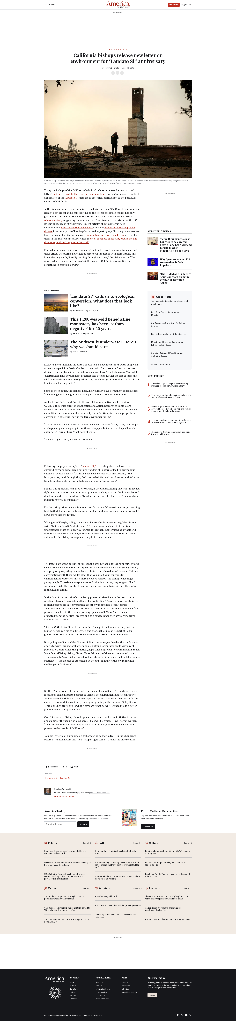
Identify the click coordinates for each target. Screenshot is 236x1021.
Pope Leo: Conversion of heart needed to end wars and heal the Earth (65, 852)
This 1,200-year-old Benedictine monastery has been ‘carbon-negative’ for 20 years (100, 324)
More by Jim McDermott (64, 796)
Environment (51, 778)
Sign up (152, 995)
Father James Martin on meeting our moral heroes (168, 919)
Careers (99, 986)
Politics (73, 992)
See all (86, 843)
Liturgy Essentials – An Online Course (168, 334)
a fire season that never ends (77, 227)
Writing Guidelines (103, 989)
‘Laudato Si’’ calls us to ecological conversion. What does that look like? (102, 301)
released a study (53, 220)
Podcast (73, 999)
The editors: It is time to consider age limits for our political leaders (170, 433)
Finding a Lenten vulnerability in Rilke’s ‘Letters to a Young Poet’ (168, 852)
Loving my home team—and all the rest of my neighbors (115, 915)
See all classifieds (159, 364)
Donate (125, 983)
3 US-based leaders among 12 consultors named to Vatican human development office (67, 908)
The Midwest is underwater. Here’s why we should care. (103, 344)
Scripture (74, 989)
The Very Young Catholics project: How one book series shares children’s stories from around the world (117, 864)
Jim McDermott (112, 68)
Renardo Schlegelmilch (83, 333)
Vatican (73, 995)
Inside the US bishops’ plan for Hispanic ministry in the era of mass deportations (67, 863)
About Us (99, 983)
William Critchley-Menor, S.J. (85, 310)
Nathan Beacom (80, 351)
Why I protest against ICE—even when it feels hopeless (175, 262)
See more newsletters (98, 818)
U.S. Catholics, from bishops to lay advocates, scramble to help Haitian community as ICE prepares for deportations (64, 876)
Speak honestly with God (106, 896)
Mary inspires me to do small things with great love (118, 905)
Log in (184, 4)
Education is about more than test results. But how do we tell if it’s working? (117, 877)
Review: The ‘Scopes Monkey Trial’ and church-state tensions (166, 863)
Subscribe (173, 4)
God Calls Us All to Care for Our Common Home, (79, 194)
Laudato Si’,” (89, 466)
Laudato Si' (65, 778)
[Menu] (45, 4)
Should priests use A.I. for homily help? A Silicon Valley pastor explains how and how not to (166, 897)
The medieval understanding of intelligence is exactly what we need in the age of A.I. (171, 421)
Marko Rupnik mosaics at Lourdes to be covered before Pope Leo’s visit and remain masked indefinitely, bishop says (176, 244)
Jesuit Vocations (102, 999)
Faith (124, 49)
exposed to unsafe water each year (105, 235)
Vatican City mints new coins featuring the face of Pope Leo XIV (66, 920)
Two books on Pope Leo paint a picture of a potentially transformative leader (171, 396)
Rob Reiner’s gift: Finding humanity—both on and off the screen (167, 875)
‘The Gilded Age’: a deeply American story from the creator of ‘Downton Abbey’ (175, 278)
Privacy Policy (101, 992)
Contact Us (100, 995)
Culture (73, 986)
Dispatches (115, 49)
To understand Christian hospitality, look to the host (116, 852)
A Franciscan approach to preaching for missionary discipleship (163, 908)
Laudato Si (72, 197)
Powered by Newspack (93, 1015)
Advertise (125, 989)
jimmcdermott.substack (99, 793)
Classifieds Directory (130, 992)
